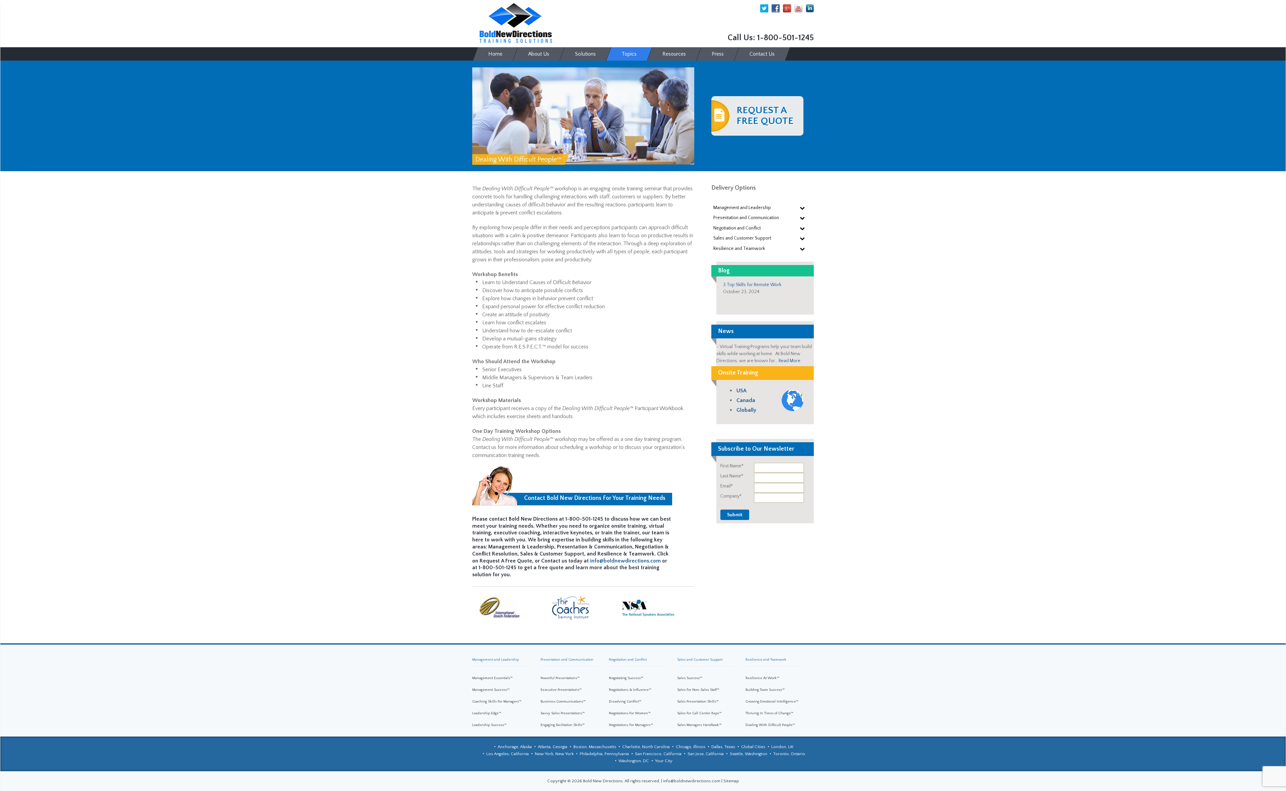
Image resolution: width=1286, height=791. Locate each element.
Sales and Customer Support (699, 660)
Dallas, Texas (723, 746)
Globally (746, 410)
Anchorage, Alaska (515, 746)
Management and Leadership (495, 660)
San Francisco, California (658, 753)
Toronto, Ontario (789, 753)
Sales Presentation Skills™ (698, 702)
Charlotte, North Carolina (646, 746)
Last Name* (731, 476)
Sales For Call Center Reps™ (699, 713)
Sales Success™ (689, 678)
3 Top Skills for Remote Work (752, 284)
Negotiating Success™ (626, 678)
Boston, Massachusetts (594, 746)
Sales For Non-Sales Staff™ (698, 690)
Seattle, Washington (748, 753)
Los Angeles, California (507, 753)
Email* (726, 486)
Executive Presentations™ (561, 690)
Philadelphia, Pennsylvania (604, 753)
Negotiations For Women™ (630, 713)
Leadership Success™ (489, 725)
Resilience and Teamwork (765, 660)
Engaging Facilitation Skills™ (563, 725)
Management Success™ (491, 690)
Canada (745, 400)
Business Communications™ (563, 702)
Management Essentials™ (492, 678)
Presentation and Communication (567, 660)
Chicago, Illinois (690, 746)
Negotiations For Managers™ (631, 725)
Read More (789, 361)
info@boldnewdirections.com (625, 561)
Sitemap (731, 781)
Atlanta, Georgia (552, 746)
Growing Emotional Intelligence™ (771, 702)
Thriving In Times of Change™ (769, 713)
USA (741, 391)
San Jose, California (706, 753)
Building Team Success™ (765, 690)
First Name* (731, 466)
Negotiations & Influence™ (630, 690)
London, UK (782, 746)
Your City (663, 761)
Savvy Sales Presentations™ (563, 713)
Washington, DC (634, 761)
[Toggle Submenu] (802, 208)
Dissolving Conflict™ (625, 702)
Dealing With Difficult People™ (770, 725)
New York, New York (554, 753)
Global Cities (753, 746)
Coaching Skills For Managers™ (496, 702)
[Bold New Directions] (516, 23)
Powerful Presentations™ (560, 678)
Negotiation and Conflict (628, 660)
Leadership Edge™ (486, 713)
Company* (730, 496)
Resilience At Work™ (762, 678)
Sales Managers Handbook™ (699, 725)
